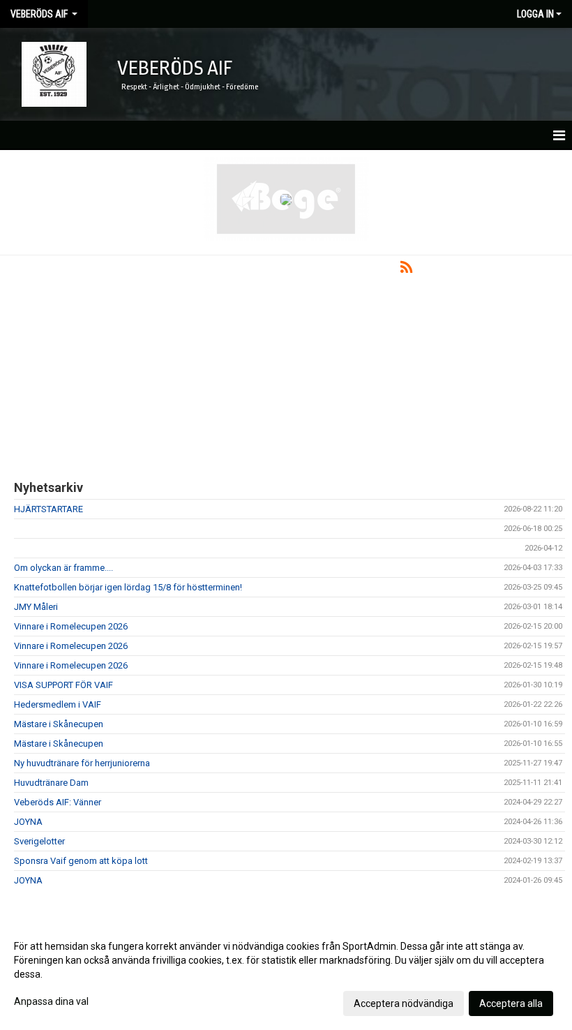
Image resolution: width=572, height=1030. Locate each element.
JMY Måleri (36, 607)
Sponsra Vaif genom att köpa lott (81, 861)
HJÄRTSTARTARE (48, 509)
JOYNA (28, 821)
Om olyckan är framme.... (63, 567)
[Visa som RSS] (406, 269)
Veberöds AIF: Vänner (57, 802)
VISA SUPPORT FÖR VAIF (63, 685)
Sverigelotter (39, 841)
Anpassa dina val (51, 1001)
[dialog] (286, 974)
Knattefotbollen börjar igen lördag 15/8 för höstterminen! (128, 587)
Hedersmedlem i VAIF (57, 704)
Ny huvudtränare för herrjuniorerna (82, 763)
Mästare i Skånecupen (58, 724)
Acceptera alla (511, 1003)
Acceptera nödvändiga (403, 1003)
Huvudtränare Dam (51, 782)
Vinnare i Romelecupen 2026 (71, 626)
